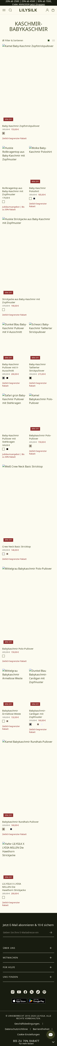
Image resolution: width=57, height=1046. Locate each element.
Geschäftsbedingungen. (27, 1023)
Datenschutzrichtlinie (16, 1029)
